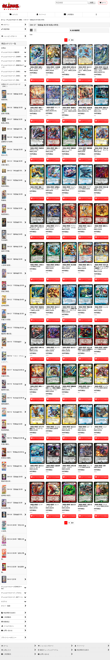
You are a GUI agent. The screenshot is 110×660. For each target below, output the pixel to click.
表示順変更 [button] (76, 30)
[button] (96, 14)
